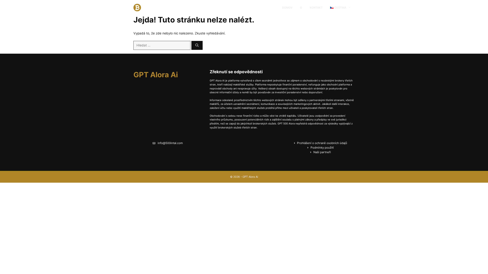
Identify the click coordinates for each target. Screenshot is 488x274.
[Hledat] (197, 45)
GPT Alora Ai (159, 7)
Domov (287, 7)
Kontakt (316, 7)
